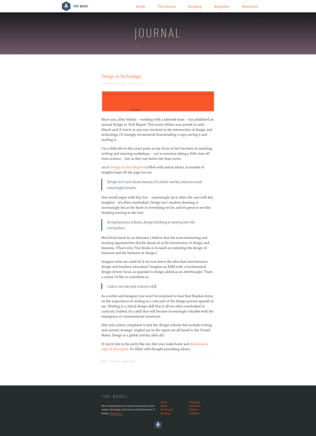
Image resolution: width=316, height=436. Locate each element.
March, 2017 (136, 83)
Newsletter (250, 6)
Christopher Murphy (114, 83)
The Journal (166, 6)
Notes (105, 361)
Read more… (116, 413)
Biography (221, 6)
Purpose (193, 409)
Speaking (195, 6)
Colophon (194, 413)
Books (140, 6)
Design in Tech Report (127, 166)
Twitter (115, 361)
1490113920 (128, 361)
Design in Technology (121, 76)
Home (164, 402)
